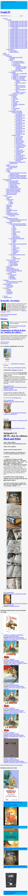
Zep (13, 256)
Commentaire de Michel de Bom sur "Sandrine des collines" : (13, 331)
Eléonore (15, 97)
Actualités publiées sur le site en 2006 (18, 46)
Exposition (11, 387)
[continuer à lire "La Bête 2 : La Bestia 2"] (11, 658)
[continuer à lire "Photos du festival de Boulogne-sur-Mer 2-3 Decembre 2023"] (7, 412)
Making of (9, 266)
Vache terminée (13, 262)
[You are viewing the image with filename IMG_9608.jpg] (14, 552)
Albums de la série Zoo (12, 166)
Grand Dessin (13, 272)
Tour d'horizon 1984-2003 (13, 269)
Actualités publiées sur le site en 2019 (18, 29)
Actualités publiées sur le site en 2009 (18, 42)
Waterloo (19, 387)
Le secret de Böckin (20, 155)
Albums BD (6, 54)
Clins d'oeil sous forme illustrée (17, 238)
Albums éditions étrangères (12, 636)
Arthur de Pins (16, 248)
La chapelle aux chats (21, 146)
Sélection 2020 (13, 184)
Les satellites (13, 72)
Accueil (5, 18)
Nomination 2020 (14, 186)
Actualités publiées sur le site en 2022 (18, 23)
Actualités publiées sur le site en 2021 (18, 26)
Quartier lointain (10, 268)
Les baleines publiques (18, 61)
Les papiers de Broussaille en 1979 (20, 117)
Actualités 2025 (10, 592)
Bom (11, 201)
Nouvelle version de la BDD (10, 390)
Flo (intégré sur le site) (12, 210)
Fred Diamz (15, 252)
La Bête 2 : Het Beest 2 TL (10, 758)
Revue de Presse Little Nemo (13, 191)
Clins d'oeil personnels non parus (17, 254)
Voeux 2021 (15, 27)
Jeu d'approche (19, 143)
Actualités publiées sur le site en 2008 (18, 44)
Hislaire (14, 233)
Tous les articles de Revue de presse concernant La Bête (18, 173)
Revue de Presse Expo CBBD (14, 188)
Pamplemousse (19, 137)
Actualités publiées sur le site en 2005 (18, 48)
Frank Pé (15, 449)
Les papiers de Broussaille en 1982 (20, 122)
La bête (16, 593)
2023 (7, 419)
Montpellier (12, 277)
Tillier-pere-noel (16, 237)
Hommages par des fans (12, 218)
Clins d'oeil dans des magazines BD (18, 243)
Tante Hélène (16, 101)
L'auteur (5, 195)
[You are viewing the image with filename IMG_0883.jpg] (14, 503)
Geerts (14, 245)
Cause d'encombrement (21, 158)
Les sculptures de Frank (12, 282)
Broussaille (9, 56)
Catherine (15, 103)
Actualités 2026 (10, 386)
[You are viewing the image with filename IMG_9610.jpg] (14, 576)
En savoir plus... (4, 315)
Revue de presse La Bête (12, 180)
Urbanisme (9, 273)
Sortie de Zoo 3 (13, 167)
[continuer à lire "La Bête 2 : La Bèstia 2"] (11, 706)
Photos (11, 420)
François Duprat (16, 258)
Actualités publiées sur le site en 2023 (18, 25)
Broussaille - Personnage (10, 301)
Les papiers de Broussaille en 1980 (20, 119)
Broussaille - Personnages (19, 104)
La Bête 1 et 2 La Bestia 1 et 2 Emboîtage (13, 634)
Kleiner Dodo (10, 285)
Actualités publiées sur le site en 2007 (18, 45)
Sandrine (15, 105)
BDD (5, 53)
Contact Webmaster (14, 52)
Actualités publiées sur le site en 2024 (18, 22)
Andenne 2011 (13, 274)
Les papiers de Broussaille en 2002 (20, 133)
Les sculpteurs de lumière (18, 62)
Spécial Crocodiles (20, 142)
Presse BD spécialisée (15, 183)
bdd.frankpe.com (17, 397)
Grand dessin (10, 292)
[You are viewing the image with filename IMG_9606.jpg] (14, 527)
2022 (10, 687)
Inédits (8, 207)
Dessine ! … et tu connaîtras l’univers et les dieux (15, 848)
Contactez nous (10, 49)
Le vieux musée (19, 136)
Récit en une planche (17, 112)
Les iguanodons (19, 156)
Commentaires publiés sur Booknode (18, 178)
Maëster (14, 241)
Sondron (15, 249)
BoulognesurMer (23, 420)
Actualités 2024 (10, 604)
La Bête (8, 171)
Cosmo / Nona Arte (16, 638)
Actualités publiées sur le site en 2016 (18, 37)
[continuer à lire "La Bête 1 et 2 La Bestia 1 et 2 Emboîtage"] (11, 633)
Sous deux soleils (17, 65)
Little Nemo (9, 168)
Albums (11, 60)
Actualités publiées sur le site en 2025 (18, 21)
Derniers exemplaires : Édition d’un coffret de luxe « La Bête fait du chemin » (15, 892)
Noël (18, 606)
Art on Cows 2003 (11, 260)
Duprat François (16, 231)
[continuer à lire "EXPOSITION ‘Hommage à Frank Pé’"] (7, 363)
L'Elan (8, 164)
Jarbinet (14, 239)
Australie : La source (20, 92)
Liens (8, 198)
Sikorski (14, 229)
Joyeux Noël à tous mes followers (19, 603)
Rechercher (3, 15)
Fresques (9, 289)
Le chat (14, 109)
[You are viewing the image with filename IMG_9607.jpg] (14, 539)
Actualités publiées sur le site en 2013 (18, 36)
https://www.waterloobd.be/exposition (17, 367)
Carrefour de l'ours (20, 151)
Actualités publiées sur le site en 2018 (18, 33)
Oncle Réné (15, 99)
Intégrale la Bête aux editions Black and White (14, 866)
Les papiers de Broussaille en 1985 (20, 130)
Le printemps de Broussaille (19, 160)
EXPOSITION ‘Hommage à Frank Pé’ (13, 802)
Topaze (11, 203)
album (10, 637)
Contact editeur (13, 50)
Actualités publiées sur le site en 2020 (18, 30)
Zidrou (5, 449)
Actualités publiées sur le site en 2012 (18, 38)
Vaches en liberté (14, 265)
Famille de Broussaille (11, 314)
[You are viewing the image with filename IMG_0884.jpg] (14, 515)
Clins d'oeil (9, 222)
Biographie (9, 206)
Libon (14, 230)
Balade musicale (19, 140)
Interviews (9, 205)
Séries (7, 342)
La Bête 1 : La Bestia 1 (9, 683)
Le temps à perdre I (20, 144)
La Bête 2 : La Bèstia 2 (9, 708)
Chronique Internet (14, 187)
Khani (10, 762)
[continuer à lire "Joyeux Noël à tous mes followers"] (7, 603)
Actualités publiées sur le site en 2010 (18, 41)
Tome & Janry (16, 250)
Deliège (14, 253)
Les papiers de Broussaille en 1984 (20, 127)
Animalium (9, 197)
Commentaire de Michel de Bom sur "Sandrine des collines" (21, 68)
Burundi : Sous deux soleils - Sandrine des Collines (20, 87)
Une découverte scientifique (19, 153)
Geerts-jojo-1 (16, 235)
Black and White (12, 438)
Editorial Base (14, 712)
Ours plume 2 (10, 286)
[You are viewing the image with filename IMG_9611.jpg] (14, 588)
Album (14, 637)
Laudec (14, 246)
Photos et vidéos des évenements (14, 270)
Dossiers (6, 217)
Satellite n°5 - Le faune (18, 93)
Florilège (9, 211)
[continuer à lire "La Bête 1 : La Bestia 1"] (11, 682)
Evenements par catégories (13, 214)
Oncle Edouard (16, 108)
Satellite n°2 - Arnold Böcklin (20, 76)
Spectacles (9, 290)
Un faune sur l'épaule (18, 70)
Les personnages (13, 95)
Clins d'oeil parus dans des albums (18, 223)
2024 (15, 606)
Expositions (12, 215)
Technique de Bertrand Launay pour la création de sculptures (18, 220)
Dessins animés (7, 284)
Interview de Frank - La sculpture (14, 281)
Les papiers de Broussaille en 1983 (20, 125)
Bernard (14, 96)
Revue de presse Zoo (12, 194)
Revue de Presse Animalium (13, 190)
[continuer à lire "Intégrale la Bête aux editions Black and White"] (7, 428)
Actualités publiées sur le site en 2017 (18, 32)
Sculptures (6, 280)
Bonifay (11, 202)
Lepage (14, 257)
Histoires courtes (16, 135)
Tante (14, 100)
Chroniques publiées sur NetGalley (18, 176)
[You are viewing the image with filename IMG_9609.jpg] (14, 564)
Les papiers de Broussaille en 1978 (20, 114)
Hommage (10, 388)
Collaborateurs (10, 199)
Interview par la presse (12, 193)
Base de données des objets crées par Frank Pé (11, 765)
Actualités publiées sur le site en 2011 (18, 40)
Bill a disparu (19, 139)
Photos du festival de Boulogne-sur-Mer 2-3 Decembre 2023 (15, 413)
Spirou (8, 170)
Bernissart (12, 276)
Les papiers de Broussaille (16, 111)
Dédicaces (9, 209)
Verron (14, 227)
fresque (14, 420)
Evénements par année (12, 213)
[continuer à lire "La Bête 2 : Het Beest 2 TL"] (11, 757)
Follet (14, 242)
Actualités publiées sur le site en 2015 (18, 34)
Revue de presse (7, 179)
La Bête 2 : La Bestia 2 (9, 659)
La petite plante (19, 150)
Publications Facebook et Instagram (18, 175)
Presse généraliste (14, 182)
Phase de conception (14, 261)
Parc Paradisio (13, 278)
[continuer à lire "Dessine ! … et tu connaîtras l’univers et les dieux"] (11, 846)
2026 (16, 387)
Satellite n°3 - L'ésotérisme (19, 77)
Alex (14, 107)
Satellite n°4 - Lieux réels (18, 78)
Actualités (9, 19)
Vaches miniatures (14, 264)
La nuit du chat (16, 64)
